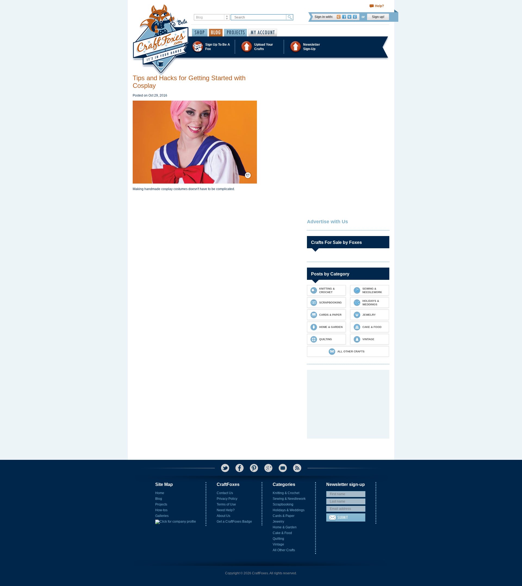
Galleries (162, 516)
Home (159, 493)
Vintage (278, 544)
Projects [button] (235, 32)
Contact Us (225, 493)
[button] (260, 46)
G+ (268, 468)
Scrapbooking (283, 504)
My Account (262, 32)
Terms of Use (226, 504)
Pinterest (254, 468)
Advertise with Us (327, 221)
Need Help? (226, 510)
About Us (223, 516)
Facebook (344, 17)
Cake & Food (282, 533)
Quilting (278, 539)
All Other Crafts (284, 550)
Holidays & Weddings (288, 510)
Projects (161, 504)
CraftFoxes (339, 17)
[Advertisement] (348, 108)
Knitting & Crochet (286, 493)
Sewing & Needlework (289, 499)
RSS (297, 468)
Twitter (349, 17)
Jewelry (278, 521)
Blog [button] (216, 32)
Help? (379, 6)
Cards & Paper (283, 516)
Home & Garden (285, 527)
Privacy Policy (227, 499)
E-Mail (283, 468)
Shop (199, 32)
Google (355, 17)
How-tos (161, 510)
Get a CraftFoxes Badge (234, 521)
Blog (158, 499)
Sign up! (378, 17)
